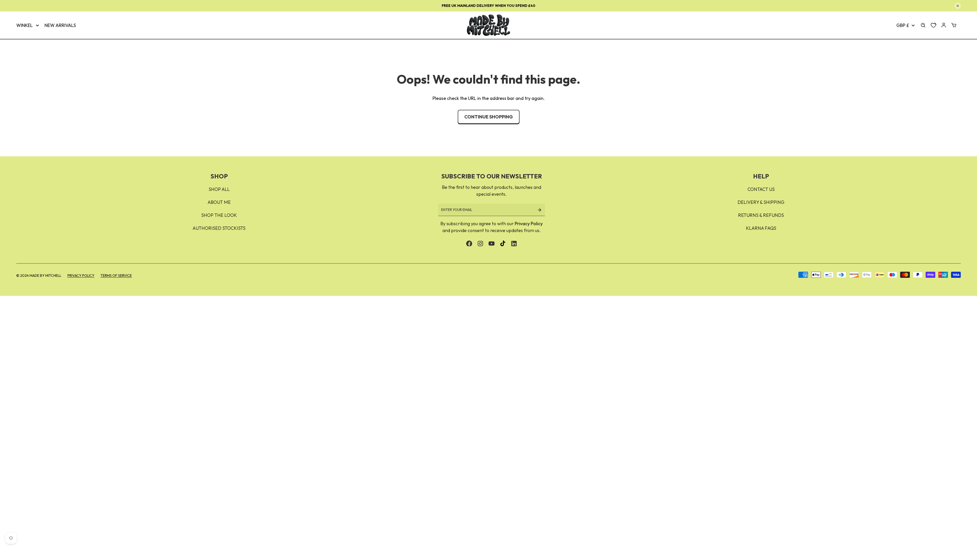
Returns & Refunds (761, 215)
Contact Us (761, 189)
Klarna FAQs (761, 228)
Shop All (219, 189)
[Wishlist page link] (933, 25)
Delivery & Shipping (761, 202)
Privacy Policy (529, 223)
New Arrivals (60, 25)
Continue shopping (488, 117)
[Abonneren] (539, 210)
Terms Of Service (116, 275)
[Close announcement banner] (958, 6)
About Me (219, 202)
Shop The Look (219, 215)
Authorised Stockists (219, 228)
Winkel (24, 25)
